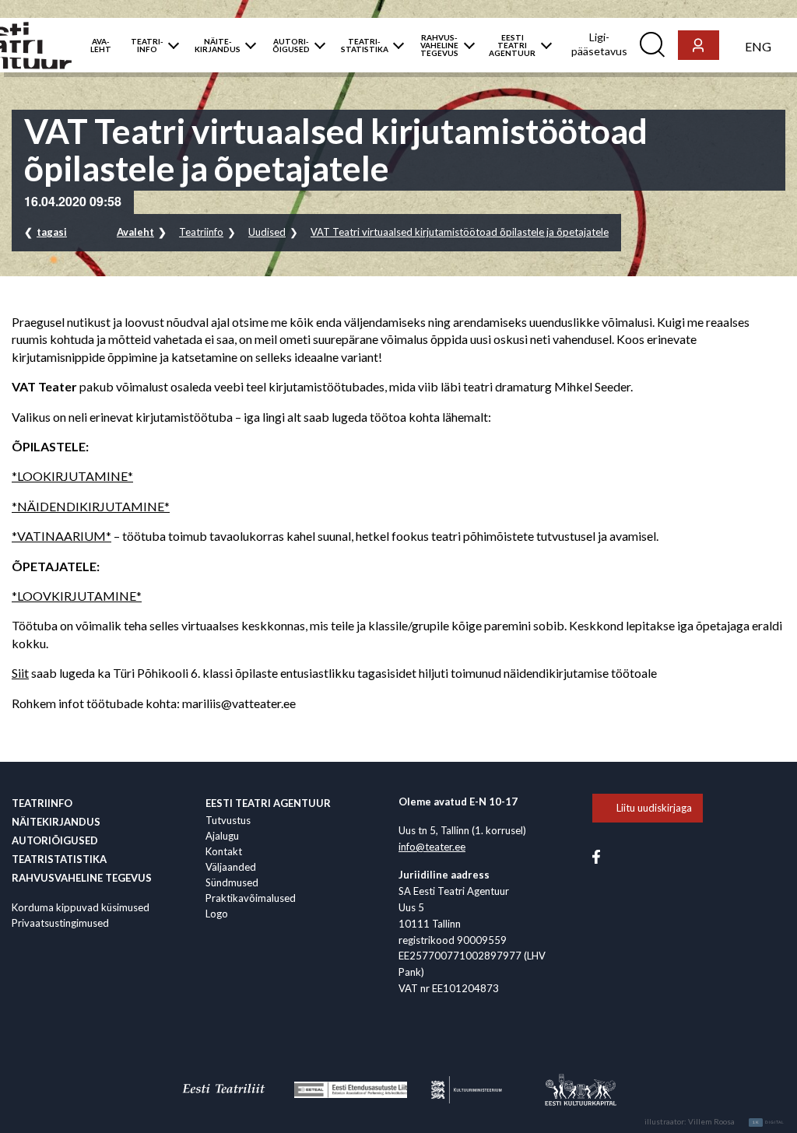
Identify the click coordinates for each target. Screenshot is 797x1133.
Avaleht (135, 232)
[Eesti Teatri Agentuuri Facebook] (596, 855)
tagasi (52, 232)
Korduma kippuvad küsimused (80, 907)
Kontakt (223, 851)
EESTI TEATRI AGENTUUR (512, 45)
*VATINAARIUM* (61, 535)
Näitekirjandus (56, 822)
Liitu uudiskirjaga (654, 808)
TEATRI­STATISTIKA (364, 45)
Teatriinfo (201, 232)
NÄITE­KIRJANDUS (218, 45)
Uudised (267, 232)
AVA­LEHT (100, 45)
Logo (216, 913)
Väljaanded (230, 867)
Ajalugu (222, 836)
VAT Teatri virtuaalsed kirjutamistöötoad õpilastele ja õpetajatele (460, 232)
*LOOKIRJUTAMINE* (72, 475)
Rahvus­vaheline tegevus (82, 878)
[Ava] (170, 45)
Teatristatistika (59, 859)
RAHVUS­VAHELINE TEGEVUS (439, 45)
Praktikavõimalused (250, 898)
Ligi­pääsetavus (599, 44)
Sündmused (231, 882)
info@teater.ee (431, 846)
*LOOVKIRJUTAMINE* (77, 595)
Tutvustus (228, 820)
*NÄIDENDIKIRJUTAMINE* (91, 506)
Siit (20, 672)
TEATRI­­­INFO (147, 45)
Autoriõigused (55, 840)
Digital (769, 1122)
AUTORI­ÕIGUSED (291, 45)
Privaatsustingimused (60, 923)
